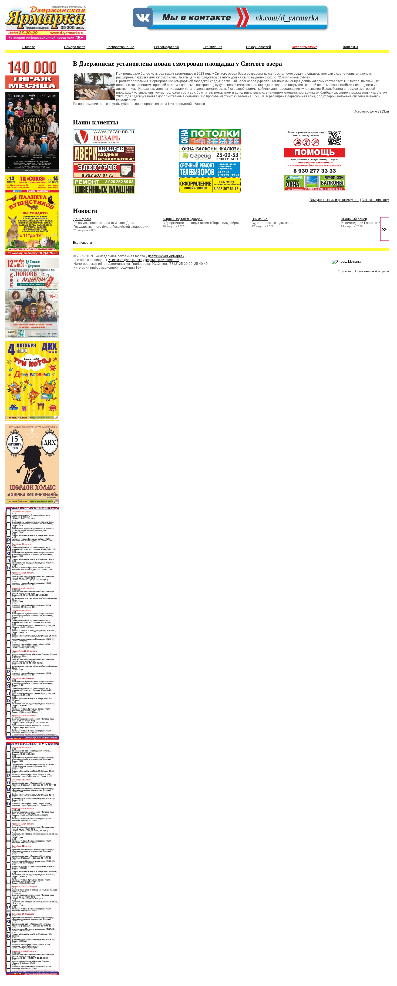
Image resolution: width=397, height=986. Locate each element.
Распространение (120, 47)
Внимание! (260, 219)
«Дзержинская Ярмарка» (165, 256)
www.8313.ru (379, 111)
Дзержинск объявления (161, 260)
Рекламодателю (166, 47)
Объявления (212, 47)
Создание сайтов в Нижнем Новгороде (363, 271)
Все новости (82, 243)
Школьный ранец (354, 219)
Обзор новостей (258, 47)
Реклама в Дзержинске (125, 260)
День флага (82, 219)
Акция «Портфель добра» (183, 219)
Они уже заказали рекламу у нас (334, 200)
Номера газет (74, 47)
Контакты (350, 47)
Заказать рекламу (375, 200)
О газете (28, 47)
